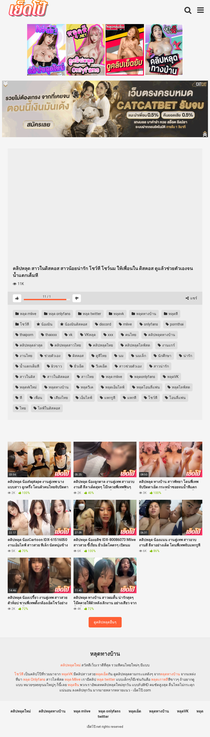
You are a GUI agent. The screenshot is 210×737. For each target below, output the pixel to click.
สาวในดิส (27, 377)
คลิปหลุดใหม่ (70, 665)
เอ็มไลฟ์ (85, 398)
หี (20, 398)
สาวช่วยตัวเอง (130, 366)
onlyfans (150, 324)
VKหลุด (90, 335)
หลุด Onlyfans (34, 679)
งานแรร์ (168, 345)
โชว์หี (24, 324)
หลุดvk (118, 314)
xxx (110, 335)
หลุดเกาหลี (159, 679)
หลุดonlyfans (144, 377)
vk (70, 335)
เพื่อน (37, 398)
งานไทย (25, 356)
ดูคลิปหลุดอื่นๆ (105, 622)
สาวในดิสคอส (57, 377)
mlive (127, 324)
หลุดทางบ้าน (145, 314)
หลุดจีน (73, 685)
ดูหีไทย (101, 356)
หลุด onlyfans (59, 314)
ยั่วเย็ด (78, 366)
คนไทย (130, 335)
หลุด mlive (27, 314)
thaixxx (51, 335)
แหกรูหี (109, 398)
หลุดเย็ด (102, 674)
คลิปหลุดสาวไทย (67, 345)
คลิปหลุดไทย (102, 345)
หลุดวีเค (86, 387)
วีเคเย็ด (101, 366)
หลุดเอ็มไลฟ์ (114, 387)
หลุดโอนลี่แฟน (148, 387)
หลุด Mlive (73, 679)
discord (105, 324)
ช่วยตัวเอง (52, 356)
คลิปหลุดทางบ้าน (161, 335)
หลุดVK (172, 377)
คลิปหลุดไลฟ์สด (137, 345)
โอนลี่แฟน (177, 398)
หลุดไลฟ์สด (180, 387)
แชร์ (193, 298)
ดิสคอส (78, 356)
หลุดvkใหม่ (28, 387)
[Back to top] (193, 721)
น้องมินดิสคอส (75, 324)
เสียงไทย (61, 398)
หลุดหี (173, 314)
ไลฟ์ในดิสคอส (48, 408)
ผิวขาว (56, 366)
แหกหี (131, 398)
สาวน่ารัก (161, 366)
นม (120, 356)
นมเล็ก (140, 356)
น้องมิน (46, 324)
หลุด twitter (91, 314)
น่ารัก (187, 356)
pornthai (176, 324)
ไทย (22, 408)
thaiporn (26, 335)
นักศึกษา (164, 356)
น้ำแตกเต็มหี (29, 366)
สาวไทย (87, 377)
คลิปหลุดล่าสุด (31, 345)
